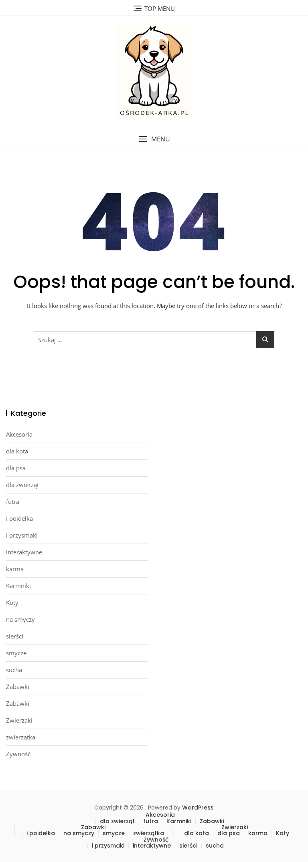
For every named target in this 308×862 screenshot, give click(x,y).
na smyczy (20, 619)
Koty (12, 602)
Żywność (18, 754)
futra (12, 501)
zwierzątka (20, 737)
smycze (16, 653)
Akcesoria (19, 434)
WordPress (198, 808)
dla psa (16, 468)
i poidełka (19, 518)
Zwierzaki (19, 720)
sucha (14, 670)
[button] (154, 139)
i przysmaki (22, 535)
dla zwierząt (22, 485)
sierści (14, 636)
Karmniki (18, 586)
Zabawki (17, 687)
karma (15, 569)
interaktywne (24, 552)
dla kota (17, 451)
